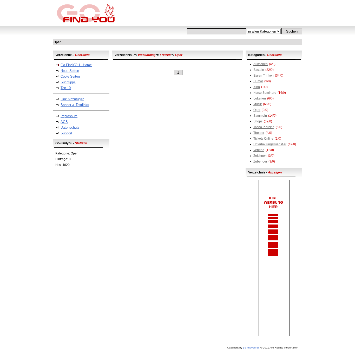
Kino (256, 87)
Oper (256, 110)
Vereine (258, 150)
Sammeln (260, 115)
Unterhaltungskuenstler (269, 144)
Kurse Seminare (264, 93)
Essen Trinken (263, 75)
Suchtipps (68, 82)
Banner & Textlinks (75, 105)
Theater (258, 133)
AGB (64, 122)
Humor (258, 81)
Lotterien (259, 98)
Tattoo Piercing (263, 127)
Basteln (258, 70)
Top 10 (66, 88)
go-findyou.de (251, 347)
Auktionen (260, 64)
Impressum (69, 116)
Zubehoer (260, 161)
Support (66, 133)
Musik (257, 104)
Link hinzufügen (72, 99)
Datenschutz (70, 127)
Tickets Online (263, 138)
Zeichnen (260, 156)
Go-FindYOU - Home (76, 65)
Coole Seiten (70, 76)
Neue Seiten (70, 71)
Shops (257, 121)
